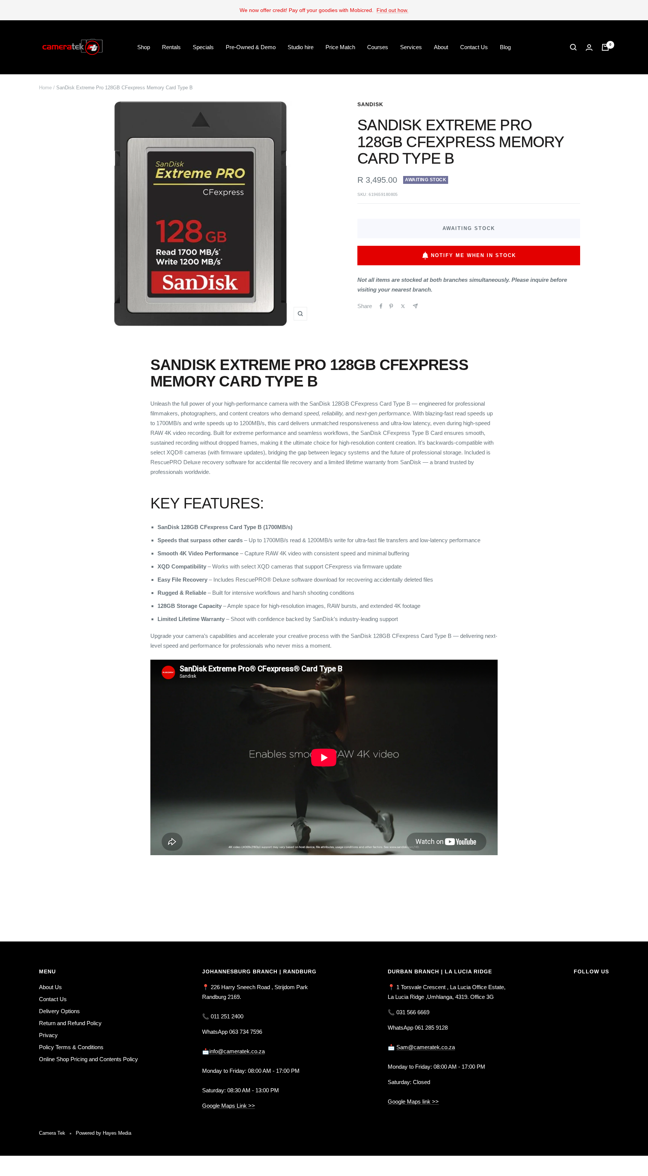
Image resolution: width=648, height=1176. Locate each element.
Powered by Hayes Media (103, 1133)
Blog (505, 47)
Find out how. (392, 10)
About (441, 47)
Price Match (340, 47)
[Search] (573, 47)
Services (411, 47)
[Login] (589, 47)
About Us (50, 987)
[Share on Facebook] (381, 306)
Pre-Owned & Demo (251, 47)
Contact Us (474, 47)
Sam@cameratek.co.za (425, 1047)
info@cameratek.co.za (237, 1051)
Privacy (48, 1035)
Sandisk (370, 104)
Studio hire (301, 47)
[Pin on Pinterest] (391, 306)
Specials (203, 47)
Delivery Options (59, 1011)
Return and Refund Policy (70, 1023)
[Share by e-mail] (415, 306)
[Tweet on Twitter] (403, 306)
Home (45, 87)
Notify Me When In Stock (473, 255)
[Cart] (605, 47)
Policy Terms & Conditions (71, 1047)
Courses (377, 47)
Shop (143, 47)
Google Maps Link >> (228, 1105)
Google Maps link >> (413, 1101)
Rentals (171, 47)
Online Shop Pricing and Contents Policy (88, 1059)
